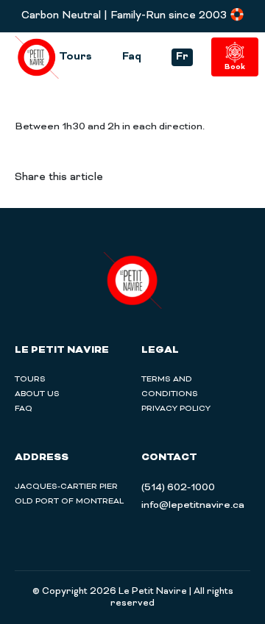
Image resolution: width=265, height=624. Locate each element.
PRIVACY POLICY (176, 409)
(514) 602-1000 (178, 487)
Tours (75, 57)
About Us (37, 394)
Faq (131, 57)
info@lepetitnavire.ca (192, 505)
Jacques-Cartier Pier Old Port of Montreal (69, 493)
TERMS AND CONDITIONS (169, 386)
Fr (182, 57)
